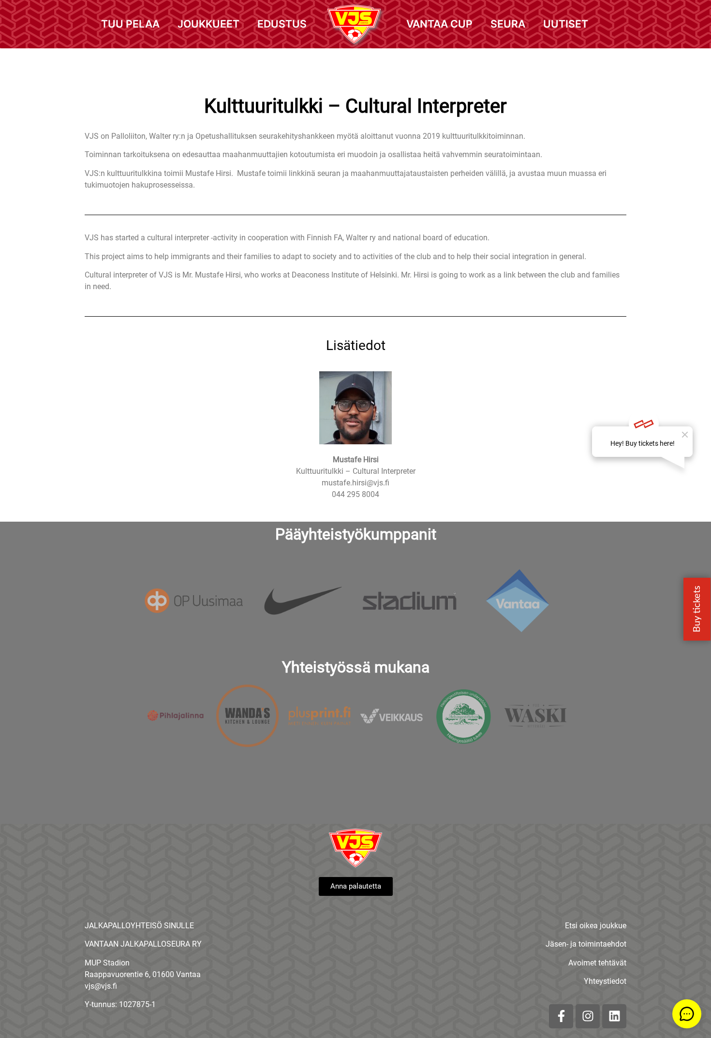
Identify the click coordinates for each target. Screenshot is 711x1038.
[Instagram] (588, 1016)
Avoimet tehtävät (597, 962)
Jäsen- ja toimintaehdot (586, 944)
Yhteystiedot (605, 981)
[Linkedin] (614, 1016)
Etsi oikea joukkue (595, 925)
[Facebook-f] (561, 1016)
